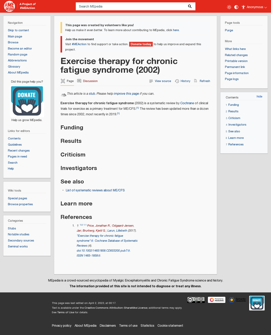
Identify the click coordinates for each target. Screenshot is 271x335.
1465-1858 (91, 255)
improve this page (126, 93)
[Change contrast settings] (236, 7)
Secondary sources (21, 240)
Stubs (12, 228)
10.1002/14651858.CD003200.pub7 (104, 250)
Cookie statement (170, 325)
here (176, 30)
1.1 (85, 225)
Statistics (147, 325)
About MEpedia (85, 325)
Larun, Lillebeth (117, 230)
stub (92, 93)
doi (79, 250)
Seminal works (18, 246)
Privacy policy (61, 325)
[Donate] (27, 99)
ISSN (80, 255)
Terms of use (128, 325)
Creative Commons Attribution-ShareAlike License (116, 308)
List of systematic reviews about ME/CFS (95, 190)
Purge (229, 30)
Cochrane (187, 103)
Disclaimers (108, 325)
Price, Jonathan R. (99, 225)
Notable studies (18, 234)
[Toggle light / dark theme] (229, 7)
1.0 (81, 225)
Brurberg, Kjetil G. (94, 230)
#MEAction (79, 44)
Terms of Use (65, 312)
